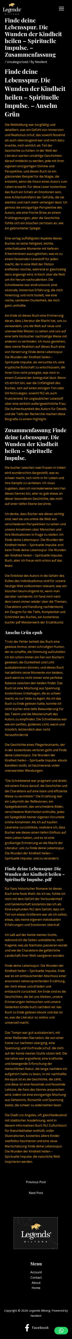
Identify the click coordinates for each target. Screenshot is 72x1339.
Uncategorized (17, 62)
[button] (61, 1330)
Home (36, 1288)
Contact (36, 1277)
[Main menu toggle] (61, 8)
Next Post (36, 1193)
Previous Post (36, 1182)
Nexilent (36, 1315)
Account (36, 1272)
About (36, 1283)
